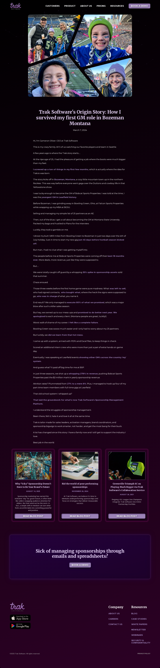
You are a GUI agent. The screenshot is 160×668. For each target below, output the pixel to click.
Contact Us (115, 624)
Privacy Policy (144, 653)
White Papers (139, 624)
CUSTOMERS (52, 6)
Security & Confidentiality (140, 641)
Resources (117, 6)
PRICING (101, 6)
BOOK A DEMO (139, 6)
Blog (134, 613)
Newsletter (138, 629)
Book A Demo (80, 565)
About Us (86, 6)
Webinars (137, 635)
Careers (113, 619)
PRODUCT (70, 6)
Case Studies (139, 619)
